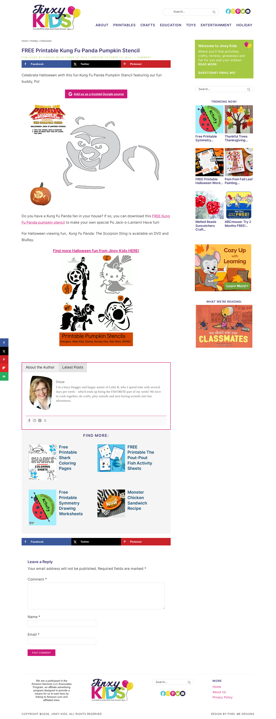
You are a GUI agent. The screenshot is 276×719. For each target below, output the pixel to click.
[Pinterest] (39, 421)
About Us (219, 692)
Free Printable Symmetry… (206, 138)
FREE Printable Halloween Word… (209, 181)
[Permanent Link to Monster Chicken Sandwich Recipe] (111, 515)
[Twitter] (45, 421)
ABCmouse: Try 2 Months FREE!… (238, 223)
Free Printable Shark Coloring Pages (68, 457)
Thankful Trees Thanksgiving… (236, 138)
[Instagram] (34, 421)
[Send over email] (4, 376)
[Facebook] (29, 421)
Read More (207, 64)
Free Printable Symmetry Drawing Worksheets (71, 503)
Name (34, 617)
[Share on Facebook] (4, 342)
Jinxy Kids (56, 17)
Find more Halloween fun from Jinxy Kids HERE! (96, 250)
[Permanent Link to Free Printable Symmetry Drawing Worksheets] (43, 523)
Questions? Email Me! (217, 72)
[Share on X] (4, 351)
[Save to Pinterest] (4, 359)
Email (34, 634)
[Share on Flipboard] (4, 368)
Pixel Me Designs (241, 713)
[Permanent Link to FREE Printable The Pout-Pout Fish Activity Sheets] (111, 470)
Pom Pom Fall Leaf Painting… (239, 181)
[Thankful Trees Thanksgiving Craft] (239, 120)
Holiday (34, 40)
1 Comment (143, 57)
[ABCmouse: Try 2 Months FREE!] (239, 205)
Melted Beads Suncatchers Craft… (205, 225)
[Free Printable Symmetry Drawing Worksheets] (209, 120)
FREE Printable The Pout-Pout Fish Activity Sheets (140, 457)
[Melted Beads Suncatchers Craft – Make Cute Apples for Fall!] (209, 205)
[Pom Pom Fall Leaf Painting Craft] (239, 162)
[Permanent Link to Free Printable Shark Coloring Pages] (43, 478)
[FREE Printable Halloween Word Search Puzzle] (209, 162)
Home (25, 40)
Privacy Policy (223, 697)
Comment (37, 579)
